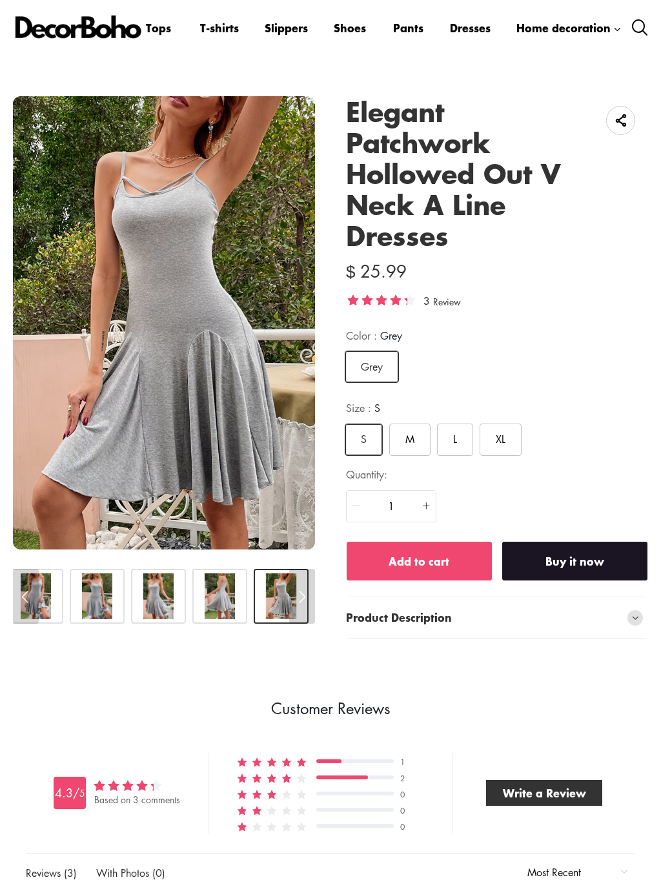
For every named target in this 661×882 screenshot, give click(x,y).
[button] (356, 506)
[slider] (381, 299)
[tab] (497, 618)
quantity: (366, 474)
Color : (374, 336)
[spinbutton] (391, 506)
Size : (363, 408)
